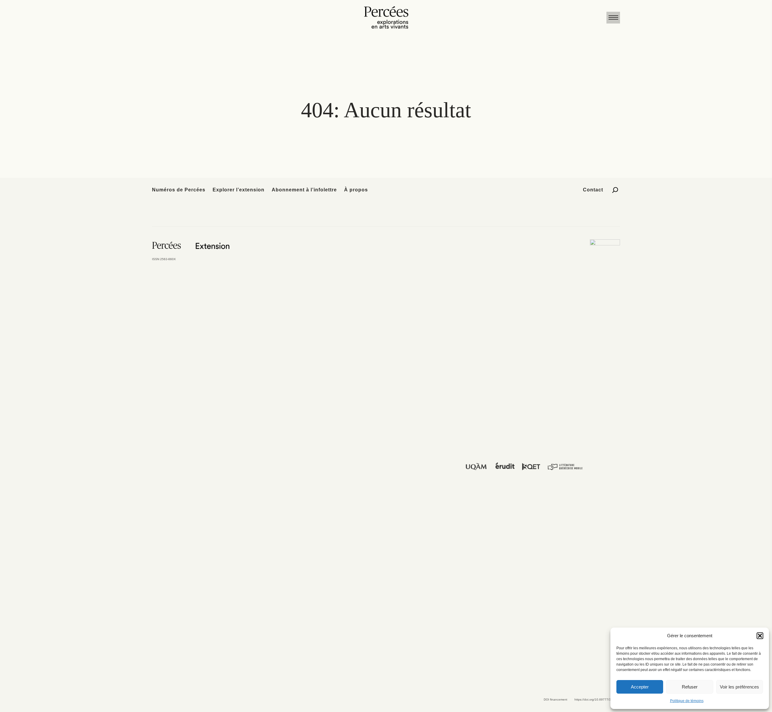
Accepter (640, 686)
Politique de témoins (687, 701)
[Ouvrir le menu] (613, 18)
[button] (760, 636)
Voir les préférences (739, 686)
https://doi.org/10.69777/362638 (597, 699)
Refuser (690, 686)
